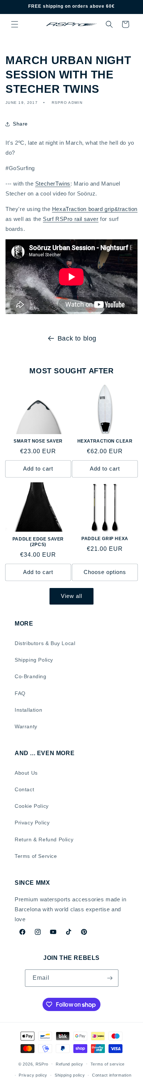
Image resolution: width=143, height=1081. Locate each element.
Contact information (111, 1075)
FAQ (20, 693)
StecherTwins (52, 183)
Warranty (26, 726)
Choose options (105, 572)
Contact (24, 789)
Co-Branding (31, 676)
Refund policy (69, 1064)
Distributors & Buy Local (45, 643)
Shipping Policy (34, 660)
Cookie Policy (32, 806)
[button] (15, 24)
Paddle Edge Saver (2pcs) (38, 541)
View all (71, 596)
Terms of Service (36, 856)
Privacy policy (33, 1075)
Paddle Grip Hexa (104, 538)
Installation (28, 710)
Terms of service (108, 1064)
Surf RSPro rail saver (71, 219)
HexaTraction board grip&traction (95, 209)
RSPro (42, 1063)
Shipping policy (70, 1075)
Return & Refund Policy (44, 839)
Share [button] (20, 124)
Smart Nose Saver (38, 441)
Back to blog (77, 338)
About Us (26, 773)
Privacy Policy (32, 822)
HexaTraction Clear (105, 441)
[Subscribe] (110, 978)
